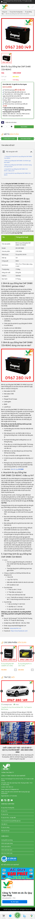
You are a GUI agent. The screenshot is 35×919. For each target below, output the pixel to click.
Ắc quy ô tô (4, 811)
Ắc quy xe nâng (5, 827)
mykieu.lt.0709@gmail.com (12, 789)
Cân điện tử (4, 824)
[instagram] (8, 800)
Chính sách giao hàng (7, 843)
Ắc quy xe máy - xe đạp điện (8, 817)
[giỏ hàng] (3, 916)
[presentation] (1, 138)
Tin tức (17, 704)
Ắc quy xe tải (4, 814)
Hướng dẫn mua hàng (7, 840)
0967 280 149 (9, 787)
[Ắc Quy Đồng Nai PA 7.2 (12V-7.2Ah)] (26, 653)
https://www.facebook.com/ (19, 631)
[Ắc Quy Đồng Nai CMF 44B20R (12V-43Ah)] (9, 653)
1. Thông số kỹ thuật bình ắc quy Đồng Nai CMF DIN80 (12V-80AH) (18, 157)
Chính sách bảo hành (6, 850)
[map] (31, 916)
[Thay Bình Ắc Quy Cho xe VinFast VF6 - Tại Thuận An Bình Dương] (17, 691)
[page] (2, 800)
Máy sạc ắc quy (5, 830)
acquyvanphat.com (15, 628)
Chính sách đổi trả (6, 846)
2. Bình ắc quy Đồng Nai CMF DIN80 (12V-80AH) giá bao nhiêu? (17, 161)
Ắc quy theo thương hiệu (16, 12)
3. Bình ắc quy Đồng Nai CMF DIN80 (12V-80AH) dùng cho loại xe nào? (18, 165)
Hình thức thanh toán (6, 853)
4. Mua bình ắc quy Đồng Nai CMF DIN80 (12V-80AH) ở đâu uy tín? (16, 170)
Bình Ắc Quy (14, 469)
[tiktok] (5, 800)
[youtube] (12, 800)
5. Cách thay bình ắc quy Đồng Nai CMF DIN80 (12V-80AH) (17, 174)
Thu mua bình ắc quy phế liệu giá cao (11, 821)
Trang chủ (4, 12)
